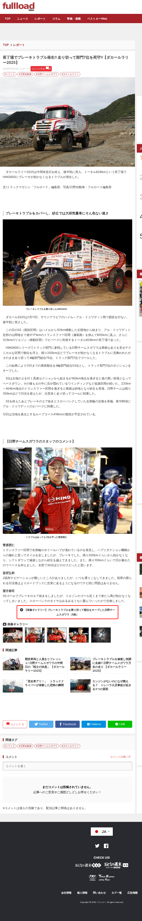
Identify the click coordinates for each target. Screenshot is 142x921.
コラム (56, 18)
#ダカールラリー (70, 74)
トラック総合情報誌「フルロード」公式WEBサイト (18, 6)
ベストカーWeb (97, 18)
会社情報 (66, 892)
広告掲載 (132, 892)
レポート (40, 18)
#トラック (9, 74)
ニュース (22, 18)
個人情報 (82, 892)
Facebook (106, 846)
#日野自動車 (25, 74)
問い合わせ (99, 892)
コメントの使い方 (120, 756)
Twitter (97, 846)
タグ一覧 (116, 892)
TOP (8, 18)
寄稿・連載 (74, 18)
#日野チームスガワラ (46, 74)
